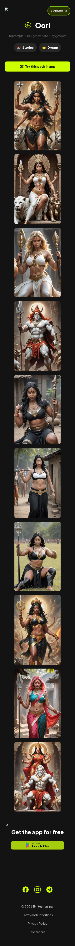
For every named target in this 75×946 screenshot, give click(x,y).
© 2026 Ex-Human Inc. (37, 906)
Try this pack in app (40, 66)
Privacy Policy (37, 923)
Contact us (59, 11)
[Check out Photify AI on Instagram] (37, 889)
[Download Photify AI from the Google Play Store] (37, 845)
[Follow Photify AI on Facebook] (25, 889)
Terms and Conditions (37, 915)
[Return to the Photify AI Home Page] (18, 11)
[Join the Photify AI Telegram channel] (49, 889)
